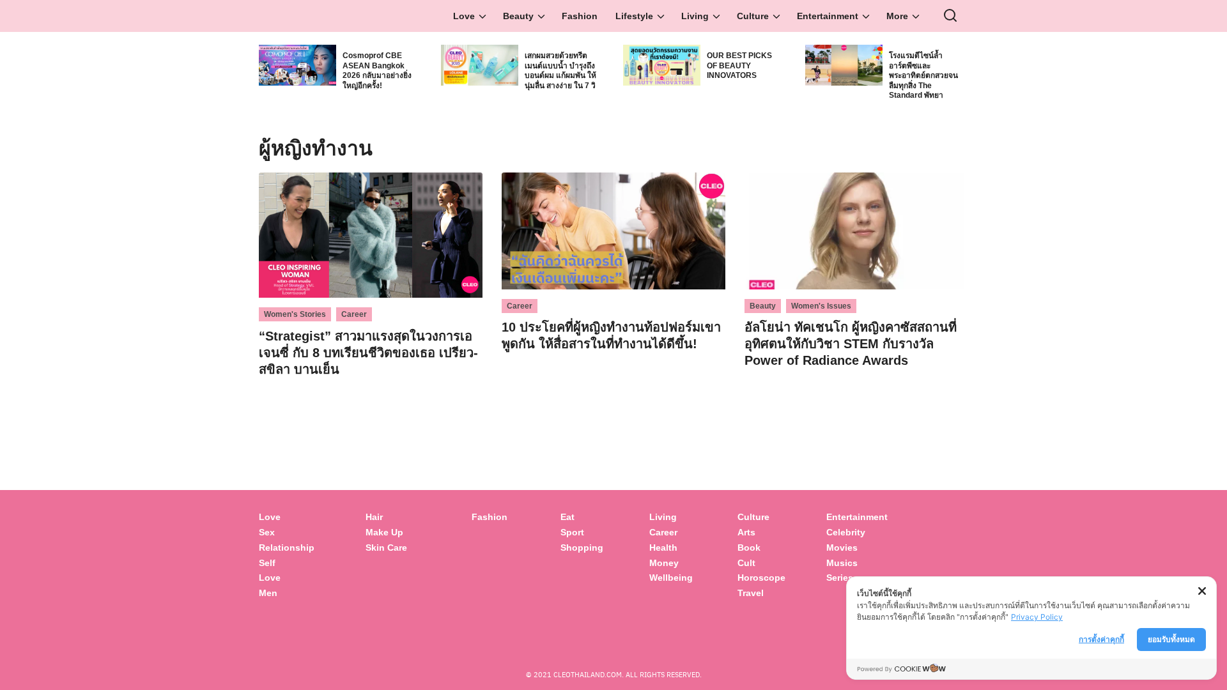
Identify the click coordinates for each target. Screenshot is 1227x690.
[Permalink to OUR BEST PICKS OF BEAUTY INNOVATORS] (661, 64)
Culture (753, 16)
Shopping (581, 547)
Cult (747, 563)
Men (268, 593)
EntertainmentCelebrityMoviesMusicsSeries (857, 547)
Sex (267, 532)
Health (663, 547)
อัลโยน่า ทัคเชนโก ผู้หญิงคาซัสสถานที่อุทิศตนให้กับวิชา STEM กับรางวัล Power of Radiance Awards (851, 343)
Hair (374, 517)
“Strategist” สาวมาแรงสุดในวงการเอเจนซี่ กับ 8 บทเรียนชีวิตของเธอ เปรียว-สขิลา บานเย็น (368, 352)
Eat (567, 517)
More (897, 16)
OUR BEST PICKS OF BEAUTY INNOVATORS (739, 65)
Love (464, 16)
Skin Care (386, 547)
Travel (750, 593)
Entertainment (827, 16)
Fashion (580, 16)
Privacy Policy (1037, 617)
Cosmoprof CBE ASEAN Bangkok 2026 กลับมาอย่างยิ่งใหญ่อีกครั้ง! (377, 70)
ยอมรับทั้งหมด (1171, 639)
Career (354, 314)
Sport (572, 532)
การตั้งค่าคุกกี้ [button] (1101, 639)
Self (267, 563)
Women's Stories (295, 314)
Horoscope (761, 577)
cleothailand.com (587, 674)
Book (748, 547)
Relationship (286, 547)
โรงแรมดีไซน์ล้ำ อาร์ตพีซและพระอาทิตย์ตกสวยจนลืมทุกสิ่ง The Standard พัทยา (923, 75)
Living (695, 16)
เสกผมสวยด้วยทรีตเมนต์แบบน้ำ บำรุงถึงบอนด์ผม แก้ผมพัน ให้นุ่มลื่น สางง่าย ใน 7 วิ (560, 70)
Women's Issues (821, 306)
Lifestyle (634, 16)
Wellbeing (672, 577)
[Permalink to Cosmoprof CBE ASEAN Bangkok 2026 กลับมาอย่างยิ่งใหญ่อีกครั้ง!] (297, 64)
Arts (746, 532)
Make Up (384, 532)
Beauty (518, 16)
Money (664, 563)
